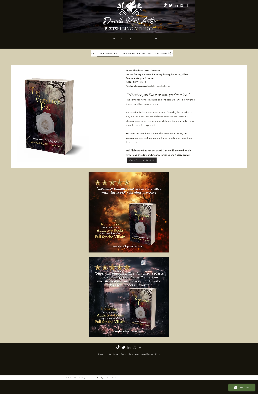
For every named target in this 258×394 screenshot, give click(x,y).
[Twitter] (171, 5)
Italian (167, 86)
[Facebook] (187, 5)
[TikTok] (165, 5)
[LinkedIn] (176, 5)
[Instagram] (182, 5)
